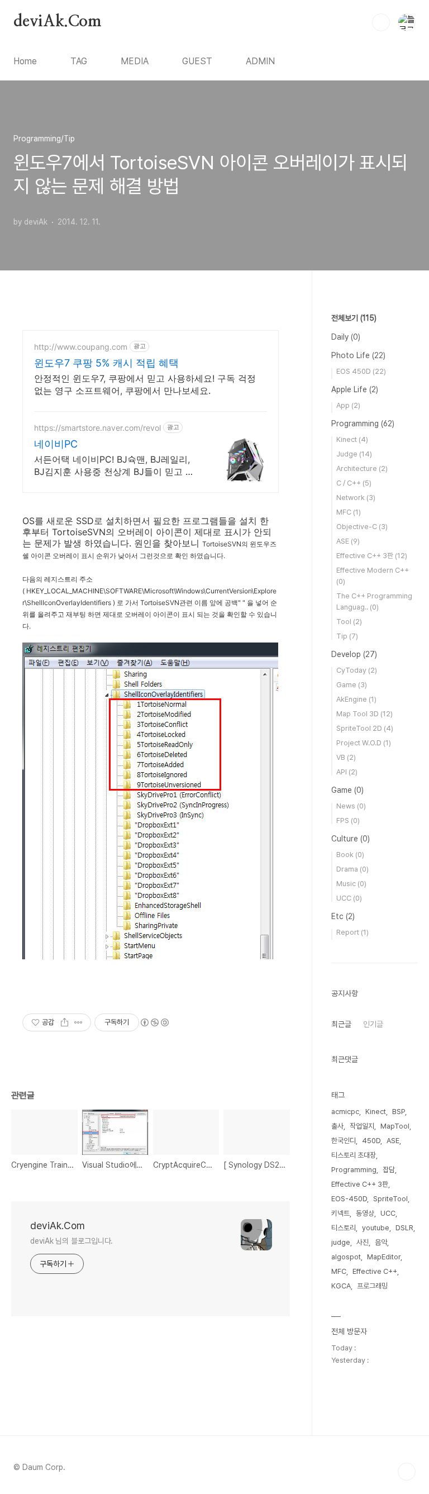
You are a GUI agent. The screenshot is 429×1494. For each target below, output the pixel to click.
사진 (362, 1242)
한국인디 (343, 1140)
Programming (362, 423)
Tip (347, 636)
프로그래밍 (372, 1286)
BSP (398, 1111)
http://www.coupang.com (80, 346)
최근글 (341, 1024)
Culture (350, 838)
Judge (354, 454)
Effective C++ (374, 1271)
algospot (346, 1257)
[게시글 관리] (78, 1022)
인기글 (373, 1024)
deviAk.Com (57, 22)
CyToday (356, 670)
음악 (381, 1242)
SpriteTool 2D (364, 728)
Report (352, 932)
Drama (352, 869)
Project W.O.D (363, 743)
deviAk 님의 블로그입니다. (71, 1240)
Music (351, 883)
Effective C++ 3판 (371, 555)
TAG (78, 61)
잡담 (389, 1169)
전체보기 (353, 317)
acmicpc (345, 1111)
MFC (348, 512)
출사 (337, 1126)
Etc (343, 916)
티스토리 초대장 (353, 1155)
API (347, 772)
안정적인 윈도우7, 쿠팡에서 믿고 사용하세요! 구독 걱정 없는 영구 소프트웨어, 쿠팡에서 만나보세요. (145, 384)
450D (371, 1140)
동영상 (365, 1213)
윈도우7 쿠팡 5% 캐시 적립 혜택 (106, 363)
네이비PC (56, 444)
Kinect (352, 439)
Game (351, 685)
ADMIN (260, 61)
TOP (407, 1472)
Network (355, 497)
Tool (349, 621)
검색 (381, 22)
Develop (354, 654)
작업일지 (362, 1126)
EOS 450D (361, 371)
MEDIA (135, 61)
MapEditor (384, 1257)
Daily (345, 336)
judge (340, 1242)
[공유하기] (65, 1022)
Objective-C (362, 526)
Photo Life (358, 355)
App (348, 405)
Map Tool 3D (364, 714)
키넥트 (340, 1213)
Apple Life (354, 389)
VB (346, 757)
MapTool (394, 1126)
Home (25, 61)
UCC (349, 898)
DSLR (404, 1228)
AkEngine (356, 699)
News (351, 806)
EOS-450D (349, 1199)
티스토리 (343, 1228)
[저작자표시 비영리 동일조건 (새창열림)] (154, 1022)
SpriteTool (390, 1199)
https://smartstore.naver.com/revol (97, 427)
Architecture (362, 468)
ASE (348, 541)
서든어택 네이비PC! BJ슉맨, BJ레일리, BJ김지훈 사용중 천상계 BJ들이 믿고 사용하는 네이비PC (114, 466)
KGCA (341, 1286)
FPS (348, 820)
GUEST (197, 61)
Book (350, 854)
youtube (375, 1228)
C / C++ (353, 483)
